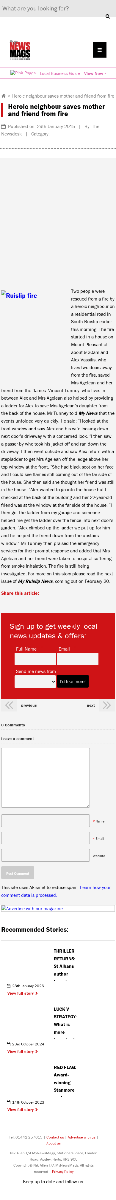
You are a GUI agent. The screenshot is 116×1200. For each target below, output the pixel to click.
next (91, 705)
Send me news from (36, 671)
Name (99, 821)
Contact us (55, 1137)
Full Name (26, 648)
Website (99, 856)
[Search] (108, 16)
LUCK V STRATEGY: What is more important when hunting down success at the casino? (65, 1022)
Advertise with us (81, 1137)
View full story (20, 993)
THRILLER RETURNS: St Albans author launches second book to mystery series (64, 964)
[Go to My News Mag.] (3, 96)
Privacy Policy (62, 1171)
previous (29, 705)
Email (64, 648)
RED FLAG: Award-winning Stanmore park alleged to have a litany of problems (65, 1080)
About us (53, 1143)
